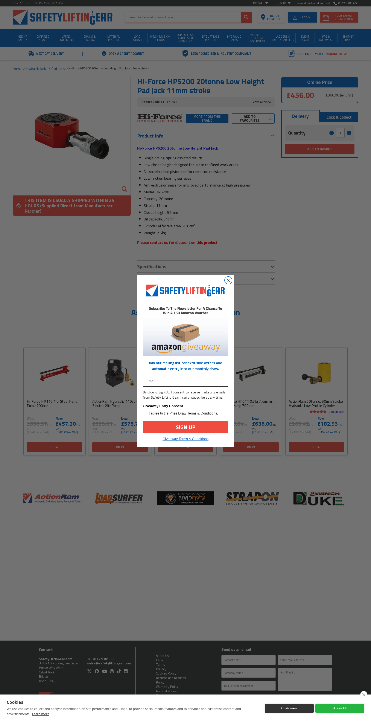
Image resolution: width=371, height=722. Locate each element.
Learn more (40, 714)
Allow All (340, 708)
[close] (363, 694)
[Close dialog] (228, 280)
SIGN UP (185, 427)
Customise (289, 708)
